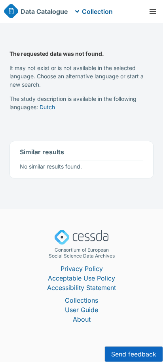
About (82, 319)
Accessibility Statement (81, 288)
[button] (152, 11)
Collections (81, 300)
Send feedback (133, 354)
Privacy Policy (82, 269)
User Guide (81, 310)
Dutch (47, 107)
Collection (97, 11)
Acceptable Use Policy (81, 278)
